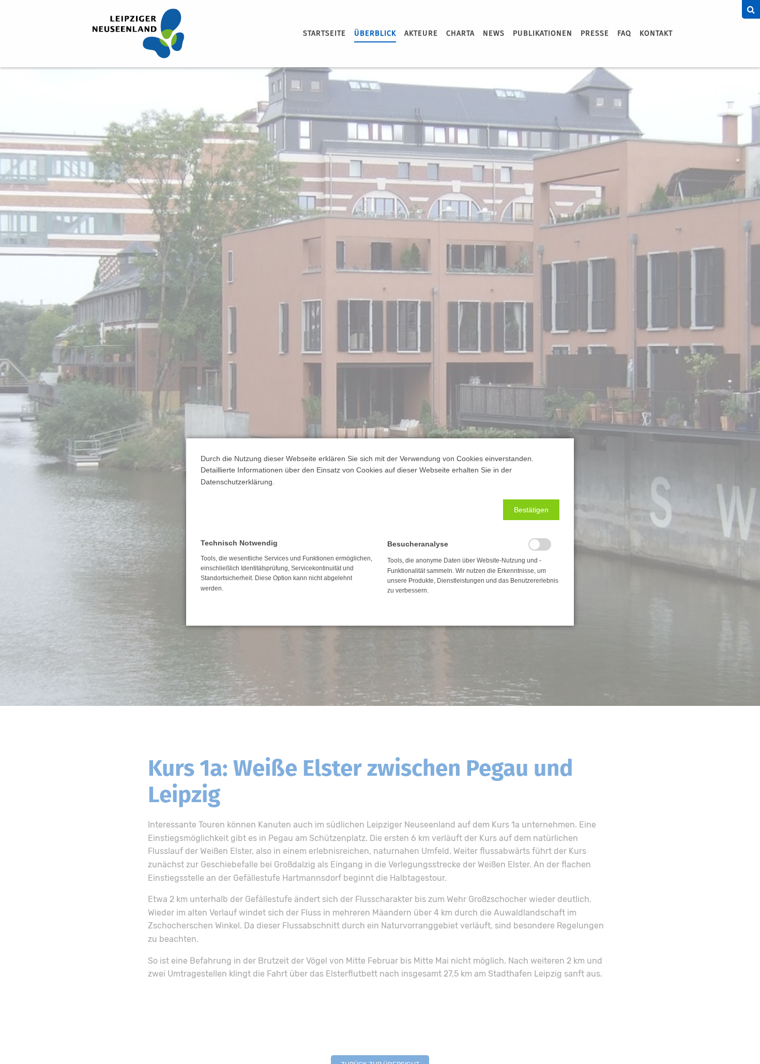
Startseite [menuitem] (324, 33)
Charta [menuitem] (460, 33)
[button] (531, 509)
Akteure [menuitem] (421, 33)
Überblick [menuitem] (375, 33)
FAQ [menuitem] (624, 33)
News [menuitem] (494, 33)
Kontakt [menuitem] (656, 33)
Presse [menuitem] (595, 33)
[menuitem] (324, 33)
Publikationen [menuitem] (542, 33)
